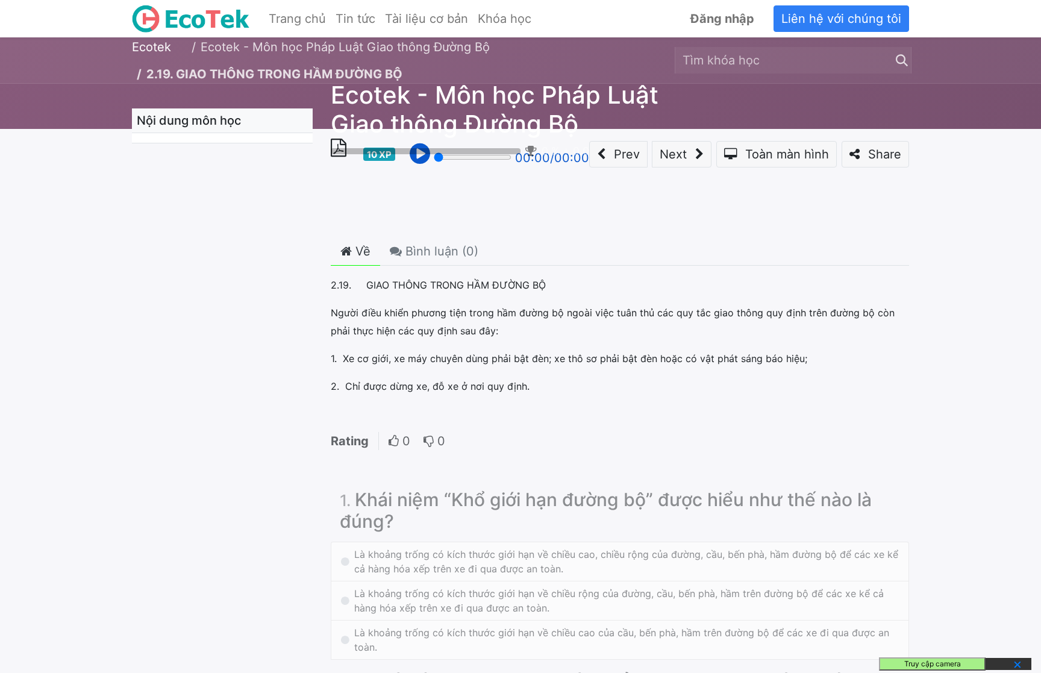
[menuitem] (297, 19)
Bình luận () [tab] (440, 251)
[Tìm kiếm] (899, 60)
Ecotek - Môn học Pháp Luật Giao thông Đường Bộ (494, 109)
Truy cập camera (932, 663)
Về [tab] (361, 251)
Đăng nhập (722, 18)
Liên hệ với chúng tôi (841, 18)
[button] (618, 154)
